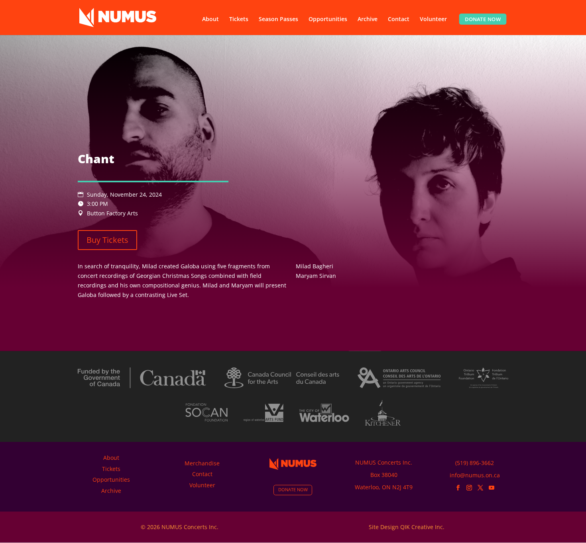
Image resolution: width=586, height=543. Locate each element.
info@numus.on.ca (475, 475)
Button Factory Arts (112, 213)
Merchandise (202, 463)
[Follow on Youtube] (491, 487)
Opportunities (328, 19)
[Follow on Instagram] (469, 487)
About (210, 19)
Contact (398, 19)
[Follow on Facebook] (458, 487)
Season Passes (278, 19)
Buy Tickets (107, 239)
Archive (368, 19)
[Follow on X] (480, 487)
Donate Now (483, 19)
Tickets (238, 19)
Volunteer (433, 19)
